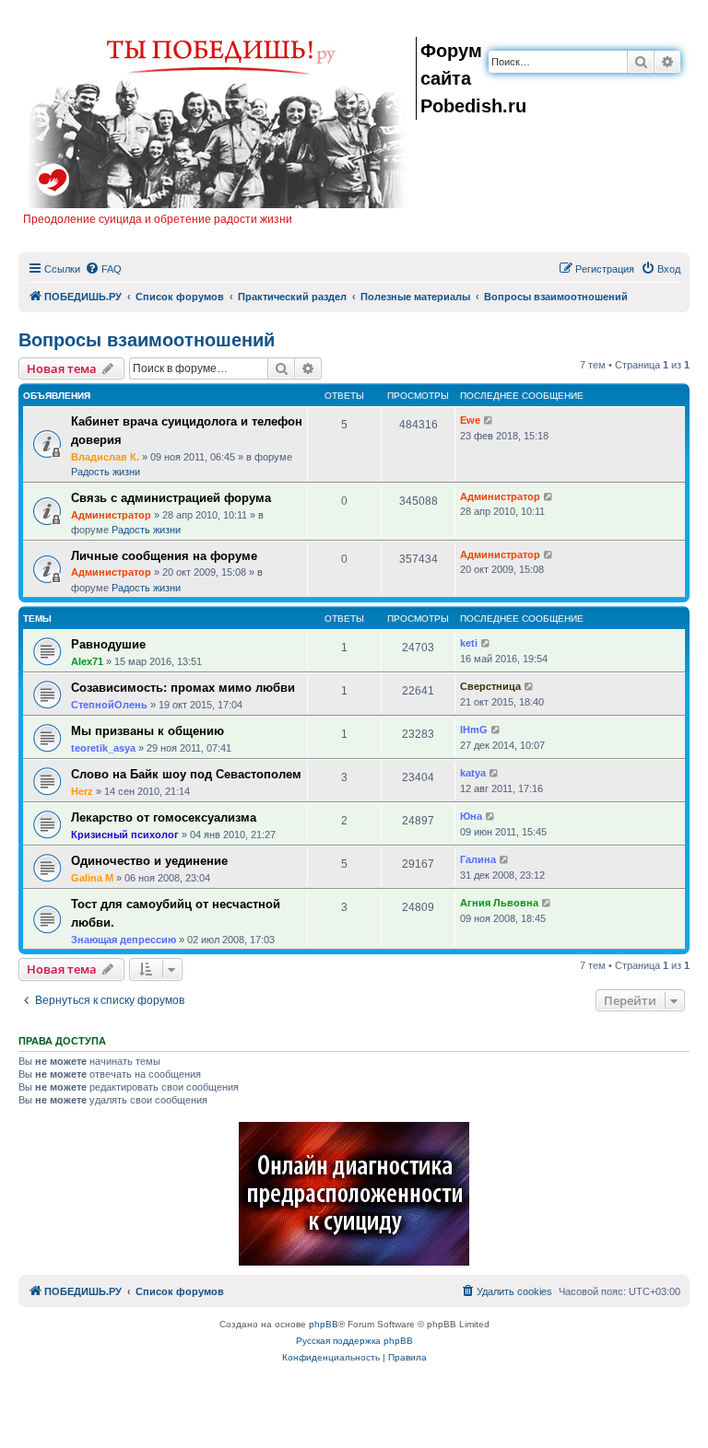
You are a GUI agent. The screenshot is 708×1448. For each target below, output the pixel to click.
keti (469, 642)
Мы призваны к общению (147, 731)
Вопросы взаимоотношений (146, 340)
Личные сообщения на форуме (164, 556)
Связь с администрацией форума (171, 498)
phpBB (323, 1324)
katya (473, 772)
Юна (471, 816)
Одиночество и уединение (149, 861)
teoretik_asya (103, 747)
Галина (478, 859)
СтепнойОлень (109, 704)
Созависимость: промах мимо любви (183, 688)
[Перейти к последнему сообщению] (489, 420)
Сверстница (490, 686)
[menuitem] (103, 269)
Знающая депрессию (123, 939)
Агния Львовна (499, 902)
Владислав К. (105, 456)
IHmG (474, 729)
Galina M (92, 877)
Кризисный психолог (125, 834)
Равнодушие (108, 644)
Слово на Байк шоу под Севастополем (186, 774)
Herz (82, 791)
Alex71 (87, 661)
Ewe (470, 420)
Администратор (111, 514)
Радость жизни (105, 471)
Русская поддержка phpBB (354, 1341)
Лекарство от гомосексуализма (163, 817)
